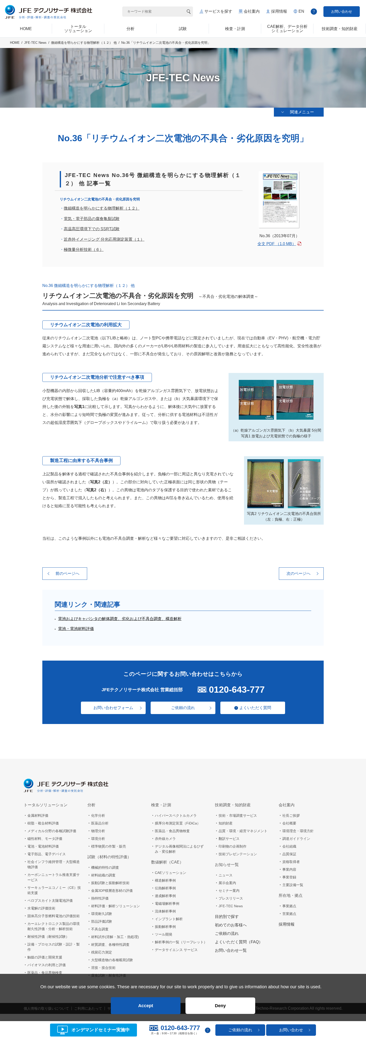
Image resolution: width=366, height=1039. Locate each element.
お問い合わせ (341, 11)
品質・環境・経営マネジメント (243, 831)
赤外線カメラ (165, 839)
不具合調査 (100, 929)
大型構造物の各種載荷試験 (112, 960)
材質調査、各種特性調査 (110, 945)
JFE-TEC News (35, 43)
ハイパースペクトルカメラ (176, 815)
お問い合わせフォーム (113, 708)
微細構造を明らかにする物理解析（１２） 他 (84, 43)
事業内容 (289, 869)
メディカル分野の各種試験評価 (51, 831)
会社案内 (252, 11)
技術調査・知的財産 (233, 805)
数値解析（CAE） (167, 862)
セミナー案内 (229, 891)
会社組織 (289, 846)
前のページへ (67, 573)
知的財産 (226, 823)
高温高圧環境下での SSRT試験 (92, 229)
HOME (15, 43)
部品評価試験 (101, 921)
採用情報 (279, 11)
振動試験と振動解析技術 (110, 883)
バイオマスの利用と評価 (46, 965)
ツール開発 (163, 934)
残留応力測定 (101, 952)
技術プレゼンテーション (238, 854)
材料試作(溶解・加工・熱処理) (115, 937)
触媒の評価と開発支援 (44, 957)
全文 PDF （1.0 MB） (276, 244)
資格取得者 (291, 862)
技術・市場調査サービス (238, 815)
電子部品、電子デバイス (46, 854)
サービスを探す (218, 11)
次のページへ (298, 573)
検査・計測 (161, 805)
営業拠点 (289, 914)
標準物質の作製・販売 (108, 846)
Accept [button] (145, 1005)
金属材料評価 (37, 815)
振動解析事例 (165, 927)
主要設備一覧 (292, 885)
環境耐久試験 (101, 914)
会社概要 (289, 823)
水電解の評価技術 (41, 908)
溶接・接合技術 (103, 968)
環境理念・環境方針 (298, 831)
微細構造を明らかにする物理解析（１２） (101, 208)
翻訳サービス (229, 839)
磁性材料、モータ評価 (44, 839)
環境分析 (98, 839)
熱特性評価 (100, 898)
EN (301, 11)
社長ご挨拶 (291, 815)
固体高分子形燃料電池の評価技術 (53, 916)
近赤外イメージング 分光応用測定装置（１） (104, 239)
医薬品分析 (100, 823)
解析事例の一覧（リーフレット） (181, 942)
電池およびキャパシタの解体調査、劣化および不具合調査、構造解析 (120, 619)
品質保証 (289, 854)
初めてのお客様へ (231, 925)
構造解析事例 (165, 880)
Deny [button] (220, 1005)
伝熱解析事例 (165, 888)
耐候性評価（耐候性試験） (48, 937)
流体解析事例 (165, 911)
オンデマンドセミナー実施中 (100, 1030)
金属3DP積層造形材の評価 (112, 891)
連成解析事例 (165, 896)
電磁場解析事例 (167, 903)
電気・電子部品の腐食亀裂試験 (92, 219)
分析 (91, 805)
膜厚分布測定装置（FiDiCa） (177, 823)
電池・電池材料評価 (76, 629)
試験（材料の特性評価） (109, 857)
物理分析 (98, 831)
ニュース (226, 875)
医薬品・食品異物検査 (44, 973)
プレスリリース (231, 898)
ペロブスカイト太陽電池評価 (50, 901)
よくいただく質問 (255, 708)
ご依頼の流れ (183, 708)
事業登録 (289, 877)
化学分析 (98, 815)
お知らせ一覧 (227, 864)
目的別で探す (227, 916)
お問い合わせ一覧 (231, 950)
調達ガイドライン (296, 839)
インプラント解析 (169, 919)
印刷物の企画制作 (232, 846)
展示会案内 (227, 883)
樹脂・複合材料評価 (43, 823)
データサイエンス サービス (176, 950)
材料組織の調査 (103, 875)
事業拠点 (289, 906)
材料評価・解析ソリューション (115, 906)
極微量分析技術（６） (84, 249)
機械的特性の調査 (105, 867)
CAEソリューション (170, 873)
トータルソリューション (45, 805)
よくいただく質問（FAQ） (239, 942)
